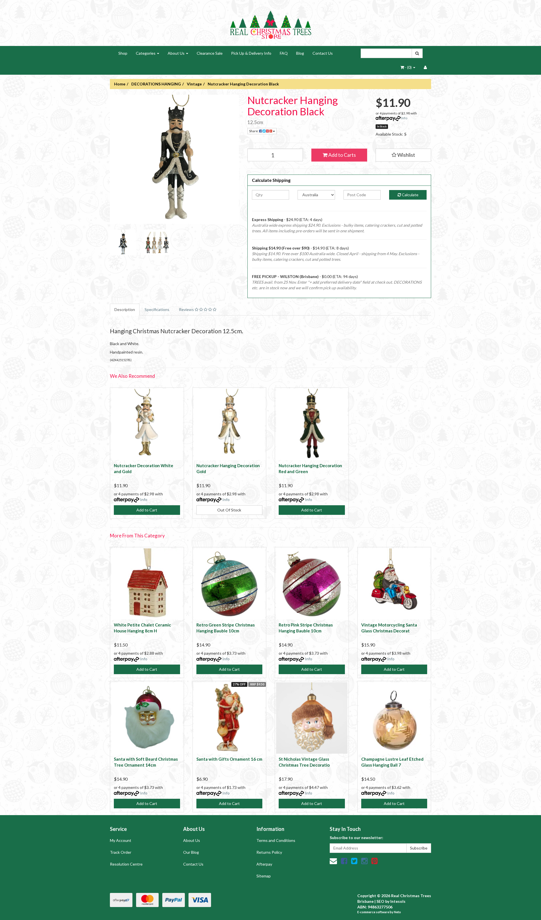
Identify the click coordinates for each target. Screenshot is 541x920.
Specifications (157, 309)
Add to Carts (341, 155)
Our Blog (191, 852)
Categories (146, 53)
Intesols (397, 901)
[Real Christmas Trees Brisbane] (270, 22)
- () (408, 67)
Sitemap (263, 875)
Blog (300, 53)
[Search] (417, 53)
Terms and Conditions (275, 840)
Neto (397, 912)
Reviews (187, 309)
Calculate (409, 194)
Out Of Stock (229, 510)
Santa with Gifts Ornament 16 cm (229, 759)
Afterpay (264, 864)
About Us (176, 53)
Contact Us (322, 53)
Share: (254, 131)
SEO (380, 901)
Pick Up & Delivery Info (251, 53)
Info (404, 118)
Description (124, 309)
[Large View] (123, 242)
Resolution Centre (126, 864)
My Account (120, 840)
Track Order (120, 852)
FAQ (284, 53)
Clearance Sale (210, 53)
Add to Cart (146, 510)
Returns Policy (269, 852)
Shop (122, 53)
